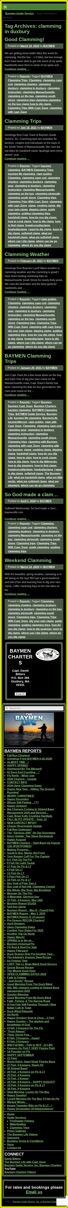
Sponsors (13, 1137)
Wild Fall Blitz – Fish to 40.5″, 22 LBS (30, 1045)
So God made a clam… (31, 494)
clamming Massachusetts (39, 92)
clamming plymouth (47, 193)
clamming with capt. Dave (45, 327)
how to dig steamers (20, 465)
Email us (34, 1192)
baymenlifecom (17, 422)
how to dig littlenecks (43, 461)
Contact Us (14, 1147)
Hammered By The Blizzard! (24, 768)
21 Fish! (12, 1058)
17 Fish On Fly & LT (19, 866)
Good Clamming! (24, 39)
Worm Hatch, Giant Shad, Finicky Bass (31, 1061)
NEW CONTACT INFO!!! (21, 822)
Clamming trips (46, 197)
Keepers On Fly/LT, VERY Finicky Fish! (31, 1048)
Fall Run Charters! (18, 755)
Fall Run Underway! (19, 829)
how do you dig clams (42, 217)
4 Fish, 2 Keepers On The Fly (25, 1028)
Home (11, 1114)
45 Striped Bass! (17, 1068)
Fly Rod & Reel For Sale (22, 947)
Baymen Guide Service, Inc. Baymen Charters (32, 1165)
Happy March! (16, 937)
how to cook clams (19, 221)
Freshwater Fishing (22, 1121)
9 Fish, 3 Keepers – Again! (23, 1038)
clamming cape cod (34, 177)
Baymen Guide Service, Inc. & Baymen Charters (36, 1201)
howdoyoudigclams (37, 225)
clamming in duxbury (33, 88)
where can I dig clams (21, 241)
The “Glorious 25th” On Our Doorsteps (31, 832)
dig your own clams (20, 330)
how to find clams (45, 465)
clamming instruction (21, 433)
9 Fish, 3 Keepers (18, 1041)
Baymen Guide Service (19, 13)
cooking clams (46, 205)
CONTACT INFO (17, 782)
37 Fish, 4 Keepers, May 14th (25, 900)
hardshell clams (18, 217)
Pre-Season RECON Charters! (26, 920)
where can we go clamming (38, 485)
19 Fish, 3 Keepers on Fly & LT (26, 1085)
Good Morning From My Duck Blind (29, 997)
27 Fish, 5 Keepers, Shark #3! (25, 1065)
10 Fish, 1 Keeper (18, 1078)
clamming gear (17, 430)
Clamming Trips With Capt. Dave (28, 108)
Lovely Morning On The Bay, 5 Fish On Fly (33, 1098)
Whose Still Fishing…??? (23, 802)
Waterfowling (18, 1124)
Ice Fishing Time (17, 960)
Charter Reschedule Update (24, 826)
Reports (25, 76)
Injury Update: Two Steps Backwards (30, 836)
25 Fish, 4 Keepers (18, 1075)
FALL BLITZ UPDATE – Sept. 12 (27, 819)
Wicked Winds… (17, 1102)
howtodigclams (17, 229)
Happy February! (17, 950)
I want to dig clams (39, 229)
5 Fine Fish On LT (18, 876)
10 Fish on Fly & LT (19, 880)
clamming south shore (22, 197)
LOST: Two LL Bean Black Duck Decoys (32, 964)
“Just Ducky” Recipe (20, 981)
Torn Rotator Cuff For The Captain (28, 856)
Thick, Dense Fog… (19, 1034)
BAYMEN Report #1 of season (26, 917)
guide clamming (39, 547)
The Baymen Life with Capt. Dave (25, 1162)
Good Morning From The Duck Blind (29, 984)
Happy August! (16, 839)
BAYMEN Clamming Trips (37, 170)
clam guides (44, 174)
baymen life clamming (21, 174)
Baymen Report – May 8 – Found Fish (30, 910)
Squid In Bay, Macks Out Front (26, 853)
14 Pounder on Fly (18, 1051)
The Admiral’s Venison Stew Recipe (29, 957)
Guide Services (16, 1117)
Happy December (18, 799)
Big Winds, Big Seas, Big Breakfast (29, 890)
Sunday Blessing (18, 994)
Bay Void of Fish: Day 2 (21, 883)
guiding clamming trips (35, 213)
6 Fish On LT (15, 869)
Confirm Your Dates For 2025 (25, 930)
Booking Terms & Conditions (25, 1141)
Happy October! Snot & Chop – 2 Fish (30, 1018)
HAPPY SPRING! (17, 765)
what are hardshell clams (29, 477)
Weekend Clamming (28, 560)
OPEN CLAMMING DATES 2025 (26, 974)
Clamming (35, 80)
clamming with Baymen (42, 441)
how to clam (24, 457)
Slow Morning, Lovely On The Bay (28, 1092)
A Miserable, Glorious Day (23, 896)
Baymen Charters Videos (20, 1172)
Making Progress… (19, 849)
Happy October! (17, 806)
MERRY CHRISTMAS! (20, 795)
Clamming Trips (23, 121)
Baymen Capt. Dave (20, 406)
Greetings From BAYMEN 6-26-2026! (29, 758)
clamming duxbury (31, 181)
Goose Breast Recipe (20, 967)
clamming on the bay (21, 96)
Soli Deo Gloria (16, 906)
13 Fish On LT (15, 873)
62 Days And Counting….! (23, 772)
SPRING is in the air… (20, 940)
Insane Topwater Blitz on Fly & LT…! (29, 1105)
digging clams (38, 209)
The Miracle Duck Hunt (21, 970)
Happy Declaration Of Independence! (30, 1108)
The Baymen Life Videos (22, 1134)
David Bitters (12, 1158)
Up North (12, 1014)
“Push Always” (16, 1031)
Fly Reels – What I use (20, 775)
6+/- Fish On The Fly (19, 859)
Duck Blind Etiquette (20, 1011)
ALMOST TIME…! (18, 762)
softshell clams (30, 233)
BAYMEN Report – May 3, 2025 (26, 913)
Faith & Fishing (16, 977)
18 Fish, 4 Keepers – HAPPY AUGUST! (31, 1082)
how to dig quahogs (39, 629)
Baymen (46, 402)
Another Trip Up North (21, 933)
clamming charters (25, 84)
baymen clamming (19, 410)
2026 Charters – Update (21, 779)
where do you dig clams (36, 245)
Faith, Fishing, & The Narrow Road (28, 1001)
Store (10, 1144)
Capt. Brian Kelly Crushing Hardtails (29, 816)
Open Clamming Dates (21, 927)
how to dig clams (43, 221)
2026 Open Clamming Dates (24, 785)
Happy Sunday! (17, 1095)
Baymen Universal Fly (20, 944)
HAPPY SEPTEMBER (20, 1055)
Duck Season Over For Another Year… (31, 954)
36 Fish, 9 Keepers (18, 1088)
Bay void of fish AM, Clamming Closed (31, 886)
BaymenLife (49, 418)
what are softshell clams (44, 237)
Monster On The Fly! (19, 893)
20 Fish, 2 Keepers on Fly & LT (26, 1071)
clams (32, 205)
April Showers (16, 923)
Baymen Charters (45, 406)
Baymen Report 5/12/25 (21, 903)
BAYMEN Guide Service (30, 414)
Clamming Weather (27, 254)
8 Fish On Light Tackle (21, 863)
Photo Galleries (16, 1131)
